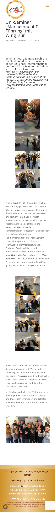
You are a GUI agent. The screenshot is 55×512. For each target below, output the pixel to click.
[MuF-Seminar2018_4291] (27, 350)
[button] (5, 506)
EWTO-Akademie (18, 40)
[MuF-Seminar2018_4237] (27, 188)
